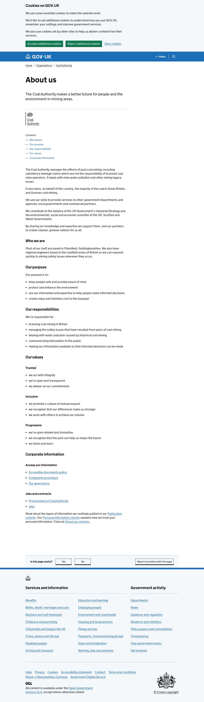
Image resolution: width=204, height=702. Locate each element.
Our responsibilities (40, 148)
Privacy (39, 672)
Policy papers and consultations (151, 629)
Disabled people (36, 643)
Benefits (31, 600)
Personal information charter (61, 517)
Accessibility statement (76, 672)
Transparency (140, 636)
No (86, 561)
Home (29, 65)
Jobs (32, 506)
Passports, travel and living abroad (100, 636)
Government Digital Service (88, 677)
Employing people (89, 607)
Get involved (139, 650)
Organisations (44, 65)
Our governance (39, 483)
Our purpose (36, 144)
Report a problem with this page (154, 561)
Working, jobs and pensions (95, 650)
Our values (35, 153)
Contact (100, 672)
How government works (146, 643)
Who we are (35, 139)
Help (29, 672)
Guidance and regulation (147, 614)
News (134, 607)
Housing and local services (95, 622)
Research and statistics (146, 622)
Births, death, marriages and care (47, 607)
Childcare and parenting (41, 622)
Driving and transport (39, 650)
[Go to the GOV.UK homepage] (38, 57)
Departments (139, 600)
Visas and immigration (92, 643)
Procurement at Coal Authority (48, 501)
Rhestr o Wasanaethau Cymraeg (46, 677)
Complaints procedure (43, 478)
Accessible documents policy (48, 472)
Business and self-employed (44, 614)
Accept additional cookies (44, 44)
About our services (77, 521)
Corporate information (42, 157)
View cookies (112, 43)
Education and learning (93, 600)
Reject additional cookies (83, 44)
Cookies (52, 672)
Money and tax (87, 629)
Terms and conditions (122, 672)
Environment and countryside (97, 614)
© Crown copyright (166, 692)
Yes (67, 561)
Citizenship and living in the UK (45, 629)
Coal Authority (64, 65)
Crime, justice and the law (42, 636)
